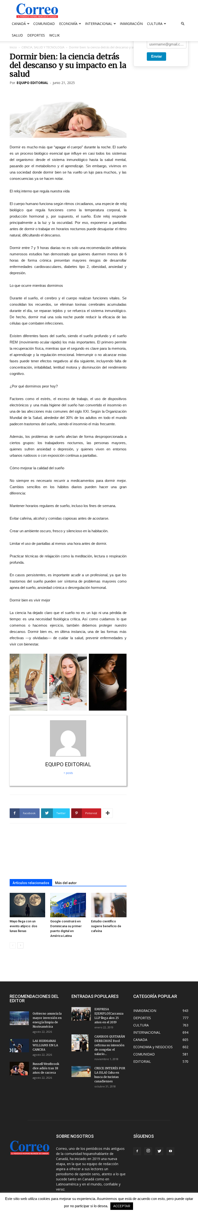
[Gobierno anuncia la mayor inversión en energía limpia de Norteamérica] (19, 1018)
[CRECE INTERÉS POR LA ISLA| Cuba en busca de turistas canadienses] (81, 1071)
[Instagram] (148, 1151)
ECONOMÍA (68, 23)
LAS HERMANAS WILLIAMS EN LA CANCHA (45, 1045)
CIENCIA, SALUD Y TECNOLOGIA (42, 47)
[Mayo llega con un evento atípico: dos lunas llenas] (27, 905)
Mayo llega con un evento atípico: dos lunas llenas (23, 926)
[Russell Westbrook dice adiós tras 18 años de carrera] (19, 1068)
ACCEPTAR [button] (121, 1206)
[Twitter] (159, 1151)
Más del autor (66, 883)
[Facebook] (137, 1151)
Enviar (156, 56)
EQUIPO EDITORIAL (32, 82)
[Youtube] (170, 1151)
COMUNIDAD (44, 23)
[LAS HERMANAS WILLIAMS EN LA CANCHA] (19, 1045)
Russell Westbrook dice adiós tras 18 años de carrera (46, 1068)
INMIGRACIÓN (131, 23)
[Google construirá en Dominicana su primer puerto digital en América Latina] (68, 905)
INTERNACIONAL (98, 23)
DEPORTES (36, 35)
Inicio (13, 47)
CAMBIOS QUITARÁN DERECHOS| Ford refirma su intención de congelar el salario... (109, 1045)
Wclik (54, 35)
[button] (182, 24)
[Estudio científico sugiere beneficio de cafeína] (109, 905)
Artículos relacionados (31, 883)
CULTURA (155, 23)
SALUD (17, 35)
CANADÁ (19, 23)
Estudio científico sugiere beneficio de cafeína (106, 926)
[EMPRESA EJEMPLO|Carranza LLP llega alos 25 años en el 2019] (81, 1014)
